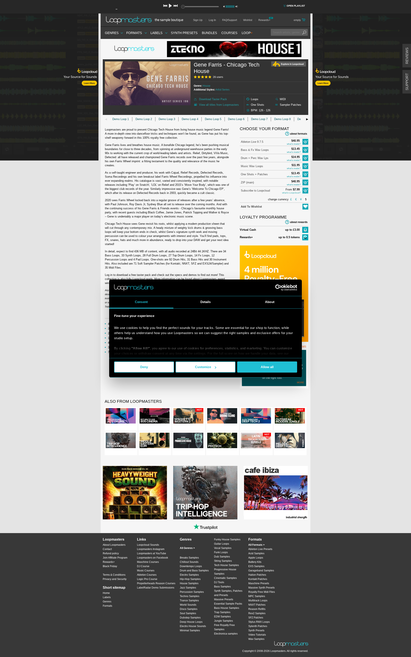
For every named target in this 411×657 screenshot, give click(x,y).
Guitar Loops (221, 543)
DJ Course (143, 566)
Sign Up (198, 20)
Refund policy (111, 553)
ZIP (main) (247, 182)
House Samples (189, 583)
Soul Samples (188, 613)
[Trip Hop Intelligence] (121, 441)
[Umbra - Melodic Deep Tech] (290, 441)
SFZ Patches (255, 617)
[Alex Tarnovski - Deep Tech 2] (256, 416)
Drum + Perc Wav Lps (254, 158)
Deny (144, 367)
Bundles (209, 33)
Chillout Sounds (189, 561)
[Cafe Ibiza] (276, 492)
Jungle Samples (223, 620)
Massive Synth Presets (261, 587)
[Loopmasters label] (135, 49)
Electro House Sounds (193, 626)
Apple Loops (255, 557)
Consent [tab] (141, 302)
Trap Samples (222, 612)
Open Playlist (296, 5)
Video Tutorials (257, 634)
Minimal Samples (190, 630)
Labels (156, 33)
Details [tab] (205, 302)
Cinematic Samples (225, 578)
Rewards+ (264, 20)
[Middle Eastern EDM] (155, 441)
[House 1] (234, 49)
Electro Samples (189, 574)
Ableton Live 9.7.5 (252, 141)
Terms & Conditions (114, 574)
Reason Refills (256, 609)
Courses (229, 33)
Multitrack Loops (257, 600)
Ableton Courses (146, 574)
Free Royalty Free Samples (224, 627)
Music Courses (145, 570)
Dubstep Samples (190, 617)
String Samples (223, 560)
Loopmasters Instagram (150, 549)
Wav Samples (256, 639)
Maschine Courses (148, 561)
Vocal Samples (222, 548)
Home (106, 593)
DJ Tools (219, 582)
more (300, 382)
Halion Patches (257, 574)
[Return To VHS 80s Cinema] (155, 416)
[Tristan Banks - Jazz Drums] (121, 416)
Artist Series (222, 89)
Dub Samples (222, 556)
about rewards (299, 222)
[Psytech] (222, 441)
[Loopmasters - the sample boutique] (146, 20)
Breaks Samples (189, 557)
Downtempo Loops (191, 566)
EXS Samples (256, 566)
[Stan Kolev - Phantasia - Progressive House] (188, 441)
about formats (298, 133)
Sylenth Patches (257, 626)
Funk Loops (221, 552)
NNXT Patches (256, 604)
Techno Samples (189, 596)
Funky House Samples (227, 539)
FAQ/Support (229, 20)
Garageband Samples (261, 570)
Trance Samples (189, 600)
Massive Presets (223, 599)
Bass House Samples (226, 607)
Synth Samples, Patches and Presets (228, 593)
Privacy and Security (115, 579)
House (206, 85)
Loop (247, 33)
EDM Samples (222, 616)
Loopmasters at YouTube (151, 553)
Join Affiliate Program (115, 557)
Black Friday (110, 566)
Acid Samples (256, 553)
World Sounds (188, 604)
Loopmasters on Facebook (152, 557)
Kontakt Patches (257, 579)
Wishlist (247, 20)
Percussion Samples (192, 591)
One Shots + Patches (254, 174)
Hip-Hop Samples (190, 579)
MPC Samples (256, 596)
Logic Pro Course (147, 579)
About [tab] (269, 302)
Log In (212, 20)
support (407, 81)
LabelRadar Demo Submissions (155, 587)
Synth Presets (184, 33)
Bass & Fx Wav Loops (255, 150)
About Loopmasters (114, 544)
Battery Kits (254, 561)
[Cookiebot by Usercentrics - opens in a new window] (278, 287)
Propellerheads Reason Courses (156, 583)
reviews (407, 56)
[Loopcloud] (49, 88)
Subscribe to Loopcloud (255, 190)
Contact (107, 549)
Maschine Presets (258, 583)
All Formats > (256, 544)
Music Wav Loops (252, 166)
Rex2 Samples (256, 613)
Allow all (267, 367)
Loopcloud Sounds (148, 544)
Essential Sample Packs (228, 603)
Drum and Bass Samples (194, 570)
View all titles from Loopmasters (219, 104)
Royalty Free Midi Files (261, 591)
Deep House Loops (191, 621)
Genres (112, 33)
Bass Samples (222, 586)
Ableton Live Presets (260, 549)
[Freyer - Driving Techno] (222, 416)
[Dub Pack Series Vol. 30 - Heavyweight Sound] (135, 492)
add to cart (305, 142)
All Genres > (187, 548)
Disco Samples (188, 609)
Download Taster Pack (213, 99)
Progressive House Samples (225, 571)
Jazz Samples (188, 587)
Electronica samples (226, 633)
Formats (134, 33)
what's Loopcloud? (291, 193)
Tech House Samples (226, 565)
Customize (203, 367)
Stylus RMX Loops (259, 621)
